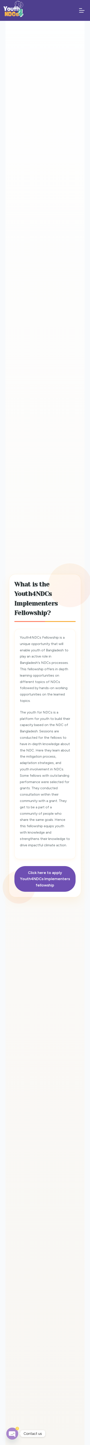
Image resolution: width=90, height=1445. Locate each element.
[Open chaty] (12, 1434)
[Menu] (82, 10)
